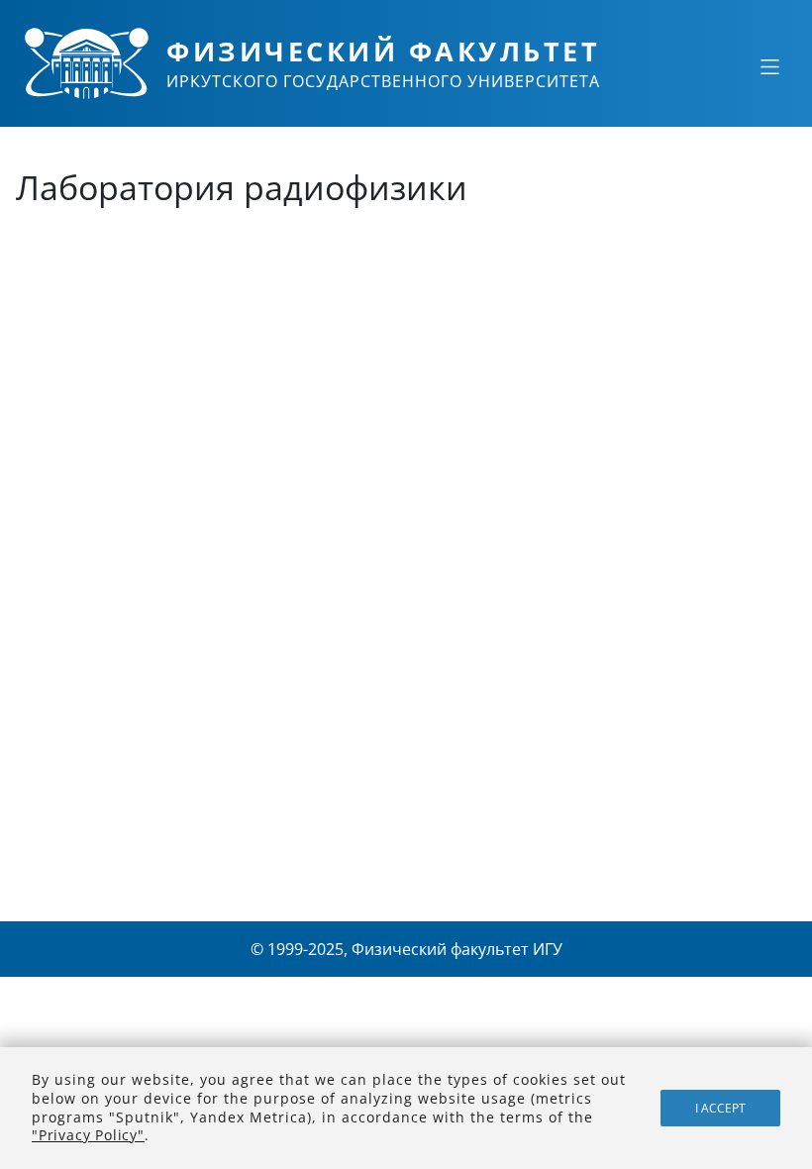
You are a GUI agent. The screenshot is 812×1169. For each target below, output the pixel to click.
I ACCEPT (720, 1108)
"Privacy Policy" (88, 1134)
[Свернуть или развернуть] (769, 66)
